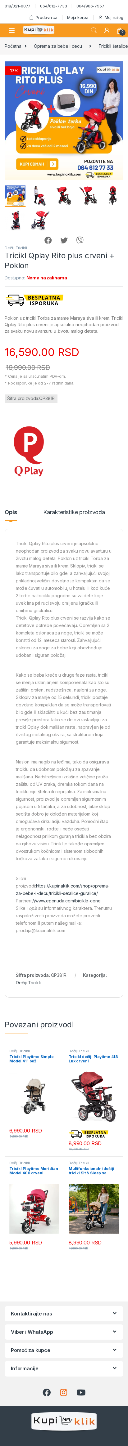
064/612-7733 (53, 5)
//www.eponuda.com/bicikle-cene (66, 900)
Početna (13, 46)
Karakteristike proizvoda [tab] (74, 512)
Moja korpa (78, 17)
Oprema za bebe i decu (58, 46)
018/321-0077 (17, 5)
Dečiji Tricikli (16, 248)
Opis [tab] (11, 512)
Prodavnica (46, 17)
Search (93, 30)
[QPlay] (28, 451)
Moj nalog (114, 17)
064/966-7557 (90, 5)
